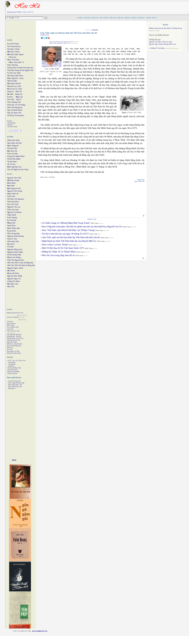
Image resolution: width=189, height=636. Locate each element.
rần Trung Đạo (13, 233)
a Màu (10, 94)
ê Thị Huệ (11, 220)
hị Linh (10, 286)
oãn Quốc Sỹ (12, 194)
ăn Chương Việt (14, 102)
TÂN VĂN (10, 347)
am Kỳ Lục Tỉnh (14, 86)
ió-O (18, 99)
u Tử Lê (11, 244)
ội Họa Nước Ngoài (15, 54)
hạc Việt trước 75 (16, 62)
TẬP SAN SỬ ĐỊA (12, 342)
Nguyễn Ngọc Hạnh (156, 44)
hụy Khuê (11, 215)
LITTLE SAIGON (12, 373)
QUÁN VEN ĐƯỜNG (14, 372)
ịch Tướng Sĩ (13, 146)
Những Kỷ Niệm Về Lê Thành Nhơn (59, 251)
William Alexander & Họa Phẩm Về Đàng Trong (165, 28)
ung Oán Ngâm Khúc (16, 156)
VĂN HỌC (10, 321)
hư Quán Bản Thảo (15, 76)
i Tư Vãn (11, 164)
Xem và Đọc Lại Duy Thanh (55, 244)
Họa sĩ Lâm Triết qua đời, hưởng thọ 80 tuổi (61, 41)
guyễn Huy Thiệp (14, 276)
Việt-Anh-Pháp (11, 123)
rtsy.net (12, 57)
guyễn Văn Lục (13, 207)
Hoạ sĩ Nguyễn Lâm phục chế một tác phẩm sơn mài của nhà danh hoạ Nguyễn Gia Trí (82, 226)
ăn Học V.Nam (13, 49)
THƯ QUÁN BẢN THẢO (14, 353)
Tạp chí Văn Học (11, 323)
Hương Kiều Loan (170, 44)
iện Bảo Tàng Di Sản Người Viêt (20, 70)
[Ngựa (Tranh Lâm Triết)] (132, 110)
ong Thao (11, 225)
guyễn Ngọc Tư (14, 279)
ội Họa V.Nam (13, 52)
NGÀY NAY (19, 338)
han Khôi (11, 183)
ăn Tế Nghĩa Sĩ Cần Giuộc (18, 169)
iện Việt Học (12, 65)
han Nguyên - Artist (15, 78)
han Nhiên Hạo (13, 228)
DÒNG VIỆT (10, 325)
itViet (10, 97)
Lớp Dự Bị (11, 366)
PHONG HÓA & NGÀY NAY (15, 313)
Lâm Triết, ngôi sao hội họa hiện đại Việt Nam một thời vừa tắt (71, 237)
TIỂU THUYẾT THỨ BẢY (14, 334)
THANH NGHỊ (11, 338)
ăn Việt (10, 99)
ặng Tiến (11, 223)
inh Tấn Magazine (15, 107)
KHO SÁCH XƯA (13, 370)
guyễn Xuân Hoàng (15, 236)
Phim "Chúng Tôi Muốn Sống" (16, 383)
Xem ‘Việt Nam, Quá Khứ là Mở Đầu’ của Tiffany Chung (68, 230)
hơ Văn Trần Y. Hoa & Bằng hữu (20, 263)
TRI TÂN (18, 336)
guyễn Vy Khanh (14, 212)
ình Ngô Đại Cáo (14, 167)
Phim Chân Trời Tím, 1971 (15, 386)
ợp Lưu (19, 97)
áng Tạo (18, 94)
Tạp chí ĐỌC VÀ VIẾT (13, 351)
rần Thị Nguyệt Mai (15, 260)
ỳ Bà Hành (12, 162)
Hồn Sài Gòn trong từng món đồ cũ (58, 255)
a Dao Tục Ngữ (13, 73)
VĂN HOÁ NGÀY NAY (13, 340)
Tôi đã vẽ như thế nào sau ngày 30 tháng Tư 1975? (65, 233)
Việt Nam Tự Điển (12, 126)
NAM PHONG (11, 336)
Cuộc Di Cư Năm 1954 (14, 381)
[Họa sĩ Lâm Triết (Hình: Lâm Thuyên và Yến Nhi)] (51, 67)
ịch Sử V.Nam (13, 44)
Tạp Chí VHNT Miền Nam (14, 346)
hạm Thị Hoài (13, 273)
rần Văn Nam (13, 210)
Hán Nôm (10, 125)
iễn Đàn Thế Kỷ (14, 83)
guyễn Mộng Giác (15, 249)
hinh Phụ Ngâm (14, 159)
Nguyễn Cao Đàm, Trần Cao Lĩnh (160, 42)
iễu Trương (12, 217)
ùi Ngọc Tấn (12, 284)
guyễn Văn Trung (14, 191)
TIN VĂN (9, 349)
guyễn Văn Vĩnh (14, 178)
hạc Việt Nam (13, 60)
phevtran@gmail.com (39, 631)
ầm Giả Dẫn (12, 154)
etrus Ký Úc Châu (14, 89)
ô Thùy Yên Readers (15, 115)
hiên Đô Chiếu (13, 140)
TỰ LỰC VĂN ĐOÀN (13, 317)
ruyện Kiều (12, 148)
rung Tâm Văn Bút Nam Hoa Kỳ (20, 68)
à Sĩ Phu (11, 271)
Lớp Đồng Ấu (12, 364)
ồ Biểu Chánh (13, 180)
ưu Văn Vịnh (12, 204)
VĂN (8, 331)
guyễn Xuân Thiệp (15, 252)
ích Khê (11, 186)
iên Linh (11, 196)
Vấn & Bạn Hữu (14, 255)
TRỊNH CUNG (45, 35)
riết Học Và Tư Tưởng (16, 105)
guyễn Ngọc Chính (15, 268)
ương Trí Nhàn (13, 281)
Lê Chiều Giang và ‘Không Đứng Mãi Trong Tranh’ (66, 223)
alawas (10, 91)
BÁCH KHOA (18, 344)
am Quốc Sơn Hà (14, 143)
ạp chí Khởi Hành (14, 110)
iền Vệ (19, 91)
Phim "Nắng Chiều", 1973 (15, 385)
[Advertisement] (140, 6)
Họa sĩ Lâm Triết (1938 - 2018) (58, 43)
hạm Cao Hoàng (14, 257)
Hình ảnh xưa (11, 388)
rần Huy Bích (13, 202)
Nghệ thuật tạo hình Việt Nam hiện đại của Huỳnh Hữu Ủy (69, 241)
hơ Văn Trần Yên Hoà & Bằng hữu (21, 265)
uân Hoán (11, 231)
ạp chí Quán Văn (14, 113)
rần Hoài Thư (13, 241)
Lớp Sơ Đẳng (11, 362)
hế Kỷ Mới (12, 81)
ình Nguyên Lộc (14, 188)
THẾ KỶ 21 (10, 344)
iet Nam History (14, 46)
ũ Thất (10, 247)
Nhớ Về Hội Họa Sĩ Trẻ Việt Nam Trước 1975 (63, 248)
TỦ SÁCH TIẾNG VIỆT (14, 368)
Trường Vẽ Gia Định (157, 48)
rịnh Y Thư (12, 239)
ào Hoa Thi (12, 151)
